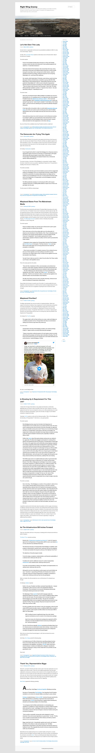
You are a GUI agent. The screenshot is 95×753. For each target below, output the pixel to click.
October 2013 (65, 251)
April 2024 (65, 79)
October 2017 (65, 186)
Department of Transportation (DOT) (39, 391)
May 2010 (64, 307)
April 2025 (65, 63)
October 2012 (65, 268)
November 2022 (66, 102)
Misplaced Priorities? (28, 298)
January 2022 (65, 116)
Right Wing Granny (28, 6)
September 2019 (66, 154)
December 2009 (66, 314)
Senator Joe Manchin (50, 656)
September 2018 (66, 171)
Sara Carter (22, 681)
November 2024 (66, 70)
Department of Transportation (32, 195)
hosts (49, 244)
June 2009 (65, 322)
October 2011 (65, 284)
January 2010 (65, 313)
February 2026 (65, 49)
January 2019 (65, 165)
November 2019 (66, 152)
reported (35, 594)
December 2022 (66, 101)
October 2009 (65, 317)
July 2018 (64, 173)
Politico (21, 521)
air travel (34, 741)
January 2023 (65, 100)
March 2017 (65, 195)
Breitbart (27, 583)
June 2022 (65, 109)
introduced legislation (42, 689)
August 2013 (65, 254)
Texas (45, 195)
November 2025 (66, 53)
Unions (29, 521)
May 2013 (64, 258)
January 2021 (65, 132)
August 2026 (65, 41)
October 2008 (65, 333)
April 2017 (65, 194)
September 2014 (66, 236)
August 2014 (65, 238)
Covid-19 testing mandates (41, 741)
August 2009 (65, 319)
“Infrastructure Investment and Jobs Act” (38, 540)
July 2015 (64, 223)
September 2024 (66, 72)
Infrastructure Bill (31, 656)
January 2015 (65, 231)
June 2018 (65, 175)
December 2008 (66, 330)
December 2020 (66, 134)
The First (29, 316)
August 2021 (65, 123)
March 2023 (65, 97)
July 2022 (64, 108)
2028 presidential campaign (37, 126)
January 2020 (65, 149)
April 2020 (65, 145)
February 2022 (65, 115)
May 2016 (64, 209)
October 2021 (65, 120)
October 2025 (65, 55)
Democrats (24, 195)
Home (21, 35)
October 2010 (65, 300)
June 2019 (65, 158)
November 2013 (66, 250)
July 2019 (64, 157)
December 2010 (66, 298)
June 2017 (65, 191)
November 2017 (66, 184)
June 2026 (65, 44)
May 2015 (64, 225)
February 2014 (65, 246)
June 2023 (65, 93)
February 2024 (65, 82)
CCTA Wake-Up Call (34, 35)
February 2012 (65, 279)
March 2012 (65, 277)
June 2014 (65, 240)
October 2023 (65, 87)
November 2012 (66, 266)
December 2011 (66, 281)
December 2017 (66, 183)
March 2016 (65, 212)
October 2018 (65, 169)
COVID (32, 700)
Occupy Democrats (43, 291)
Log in (64, 341)
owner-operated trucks (45, 520)
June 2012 (65, 273)
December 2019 (66, 150)
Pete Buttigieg (25, 128)
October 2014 (65, 235)
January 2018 (65, 182)
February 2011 (65, 295)
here (33, 735)
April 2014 (65, 243)
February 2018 (65, 180)
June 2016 (65, 208)
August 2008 (65, 336)
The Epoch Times (24, 537)
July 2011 (64, 288)
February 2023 (65, 98)
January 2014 (65, 247)
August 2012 (65, 270)
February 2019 (65, 164)
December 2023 (66, 85)
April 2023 (65, 96)
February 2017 (65, 197)
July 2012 (64, 272)
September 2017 (66, 187)
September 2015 (66, 220)
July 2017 (64, 190)
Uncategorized (26, 126)
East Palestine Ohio (36, 291)
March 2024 (65, 81)
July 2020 (64, 141)
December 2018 (66, 167)
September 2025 (66, 56)
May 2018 (64, 176)
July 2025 (64, 59)
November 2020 (66, 135)
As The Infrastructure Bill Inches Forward (36, 527)
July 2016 (64, 206)
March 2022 (65, 113)
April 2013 (65, 259)
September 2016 (66, 203)
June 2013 (65, 257)
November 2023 (66, 86)
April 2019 (65, 161)
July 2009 (64, 321)
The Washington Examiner (29, 218)
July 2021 (64, 124)
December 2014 (66, 232)
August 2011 (65, 287)
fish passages (48, 391)
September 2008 (66, 334)
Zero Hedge (27, 638)
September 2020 (66, 138)
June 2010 (65, 306)
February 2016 (65, 213)
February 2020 (65, 147)
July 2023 (64, 92)
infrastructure (26, 562)
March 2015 (65, 228)
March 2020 (65, 146)
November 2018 (66, 168)
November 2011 (66, 283)
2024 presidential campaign (37, 194)
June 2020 (65, 142)
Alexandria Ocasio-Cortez (47, 126)
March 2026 (65, 48)
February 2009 (65, 328)
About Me (26, 35)
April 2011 (65, 292)
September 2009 (66, 318)
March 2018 (65, 179)
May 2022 (64, 111)
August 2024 (65, 74)
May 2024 (64, 78)
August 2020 (65, 139)
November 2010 (66, 299)
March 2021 (65, 130)
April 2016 (65, 210)
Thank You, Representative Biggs (33, 663)
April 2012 (65, 276)
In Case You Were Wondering (45, 35)
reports (45, 272)
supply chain (25, 521)
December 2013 (66, 248)
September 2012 (66, 269)
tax (56, 542)
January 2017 (65, 198)
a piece (29, 438)
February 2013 (65, 262)
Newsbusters (28, 148)
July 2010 (64, 304)
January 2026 (65, 51)
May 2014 (64, 242)
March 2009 (65, 326)
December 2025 (66, 52)
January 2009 (65, 329)
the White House (28, 244)
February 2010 (65, 311)
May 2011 (64, 291)
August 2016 (65, 205)
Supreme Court (31, 128)
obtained (39, 625)
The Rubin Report (30, 54)
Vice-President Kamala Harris (47, 128)
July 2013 (64, 255)
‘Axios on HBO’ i (39, 697)
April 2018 (65, 178)
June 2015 (65, 224)
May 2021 (64, 127)
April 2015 (65, 227)
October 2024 (65, 71)
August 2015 (65, 221)
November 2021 (66, 119)
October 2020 (65, 137)
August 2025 (65, 57)
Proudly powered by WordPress (47, 748)
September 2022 (66, 105)
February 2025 (65, 66)
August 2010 (65, 303)
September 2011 (66, 285)
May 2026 (64, 45)
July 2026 (64, 42)
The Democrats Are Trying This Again (35, 134)
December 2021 (66, 117)
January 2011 (65, 296)
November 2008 (66, 332)
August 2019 (65, 156)
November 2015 (66, 217)
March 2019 (65, 162)
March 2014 (65, 244)
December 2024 (66, 68)
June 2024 (65, 77)
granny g (31, 47)
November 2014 (66, 233)
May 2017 (64, 193)
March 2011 (65, 294)
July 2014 (64, 239)
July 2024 (64, 75)
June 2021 (65, 126)
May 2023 (64, 94)
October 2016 (65, 202)
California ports (35, 520)
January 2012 (65, 280)
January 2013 (65, 264)
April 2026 (65, 46)
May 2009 (64, 324)
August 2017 (65, 188)
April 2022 (65, 112)
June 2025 (65, 60)
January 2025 (65, 67)
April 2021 (65, 128)
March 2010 (65, 310)
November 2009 (66, 315)
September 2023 (66, 89)
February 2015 (65, 229)
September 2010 (66, 302)
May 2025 (64, 61)
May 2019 (64, 160)
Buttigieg (25, 697)
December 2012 (66, 265)
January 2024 (65, 83)
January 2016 (65, 214)
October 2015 (65, 218)
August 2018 (65, 172)
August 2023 (65, 90)
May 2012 (64, 274)
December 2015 (66, 216)
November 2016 (66, 201)
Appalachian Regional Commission (38, 655)
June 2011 (65, 289)
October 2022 (65, 104)
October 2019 (65, 153)
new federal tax (38, 656)
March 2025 (65, 64)
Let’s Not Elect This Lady (30, 44)
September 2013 (66, 253)
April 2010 (65, 309)
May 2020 (64, 143)
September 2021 (66, 122)
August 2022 (65, 107)
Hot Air (26, 416)
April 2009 (65, 325)
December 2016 (66, 199)
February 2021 (65, 131)
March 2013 (65, 261)
